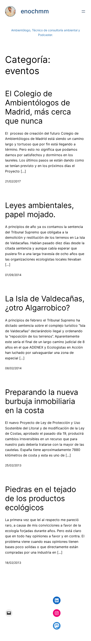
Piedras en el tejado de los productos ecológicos (40, 498)
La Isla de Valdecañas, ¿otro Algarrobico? (44, 303)
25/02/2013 (13, 465)
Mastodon (8, 638)
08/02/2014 (13, 368)
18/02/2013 (13, 562)
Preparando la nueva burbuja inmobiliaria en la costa (41, 401)
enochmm (35, 11)
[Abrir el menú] (83, 11)
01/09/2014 (13, 275)
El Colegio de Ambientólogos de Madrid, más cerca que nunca (38, 107)
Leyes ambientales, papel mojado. (39, 210)
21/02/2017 (13, 181)
